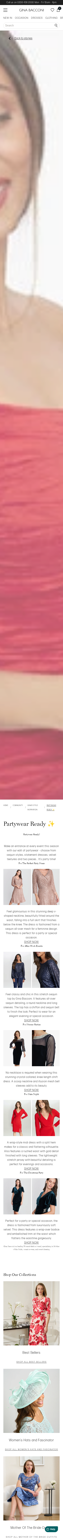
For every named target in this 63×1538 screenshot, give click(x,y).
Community (18, 805)
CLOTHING (51, 17)
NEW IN (7, 17)
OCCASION (21, 17)
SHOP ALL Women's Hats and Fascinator (31, 1449)
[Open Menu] (5, 10)
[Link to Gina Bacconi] (31, 10)
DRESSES (37, 17)
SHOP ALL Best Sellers (31, 1362)
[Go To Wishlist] (52, 10)
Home (5, 805)
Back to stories (23, 38)
